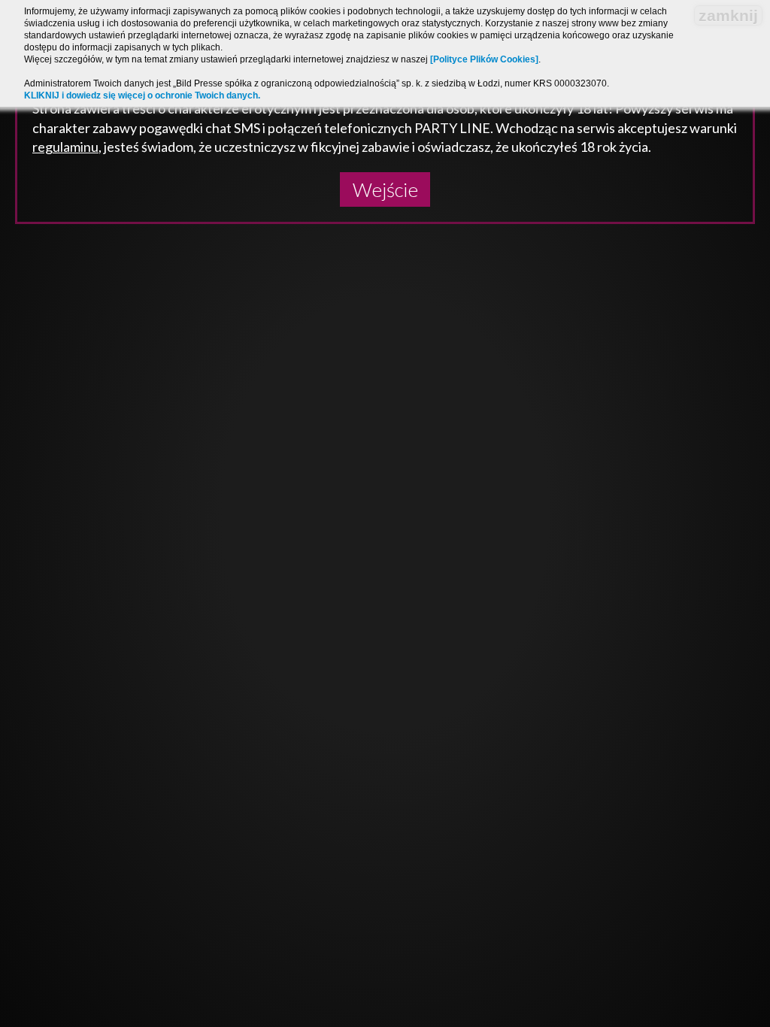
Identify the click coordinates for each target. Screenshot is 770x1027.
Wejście (385, 189)
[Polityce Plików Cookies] (484, 59)
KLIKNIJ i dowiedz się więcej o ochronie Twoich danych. (142, 95)
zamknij (728, 15)
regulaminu (65, 146)
